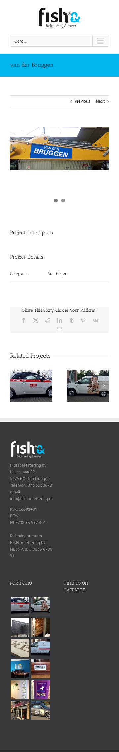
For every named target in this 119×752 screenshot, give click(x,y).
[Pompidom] (41, 689)
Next (100, 101)
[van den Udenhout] (41, 710)
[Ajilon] (31, 372)
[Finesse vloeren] (41, 668)
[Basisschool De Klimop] (20, 689)
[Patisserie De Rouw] (41, 648)
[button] (15, 386)
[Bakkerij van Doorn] (20, 710)
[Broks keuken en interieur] (20, 627)
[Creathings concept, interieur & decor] (20, 648)
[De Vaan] (20, 668)
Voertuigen (57, 273)
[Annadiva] (88, 372)
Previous (82, 101)
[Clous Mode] (41, 627)
